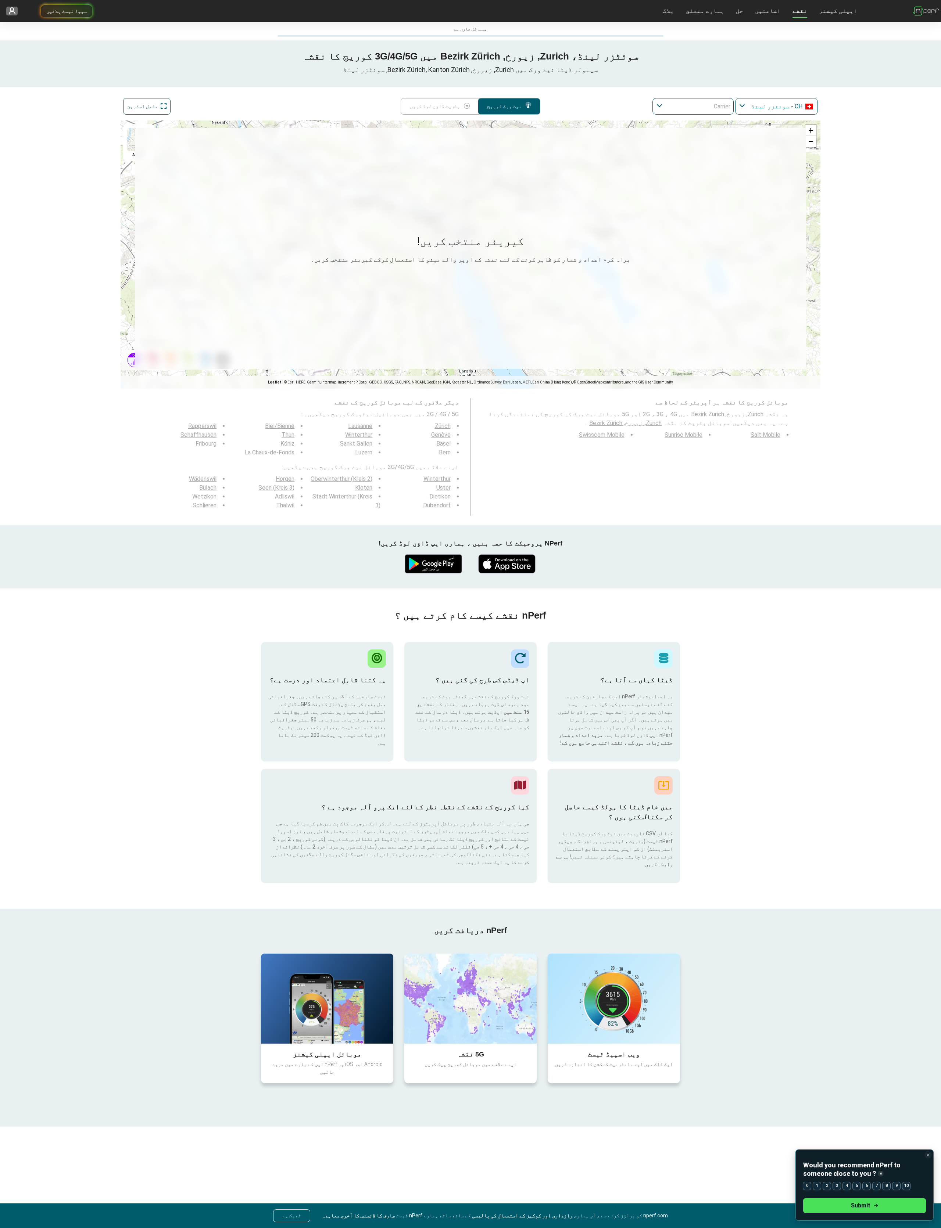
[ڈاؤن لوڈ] (507, 564)
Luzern (363, 452)
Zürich (443, 425)
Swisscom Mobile (602, 434)
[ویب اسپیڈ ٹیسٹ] (614, 998)
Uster (443, 487)
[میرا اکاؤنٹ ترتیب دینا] (14, 11)
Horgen (285, 478)
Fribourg (206, 443)
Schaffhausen (198, 434)
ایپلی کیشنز (838, 10)
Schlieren (205, 505)
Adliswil (284, 496)
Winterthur (358, 434)
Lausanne (360, 425)
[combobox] (776, 106)
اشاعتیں (768, 10)
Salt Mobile (765, 434)
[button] (810, 130)
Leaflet (275, 382)
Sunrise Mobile (683, 434)
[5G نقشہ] (470, 998)
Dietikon (440, 496)
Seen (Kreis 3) (276, 487)
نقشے (799, 10)
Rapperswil (202, 425)
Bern (445, 452)
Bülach (208, 487)
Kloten (363, 487)
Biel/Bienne (279, 425)
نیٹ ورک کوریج (504, 106)
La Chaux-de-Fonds (269, 452)
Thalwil (285, 505)
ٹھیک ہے (291, 1215)
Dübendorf (437, 505)
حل (739, 10)
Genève (441, 434)
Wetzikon (204, 496)
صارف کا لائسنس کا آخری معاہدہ (358, 1215)
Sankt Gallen (356, 443)
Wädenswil (203, 478)
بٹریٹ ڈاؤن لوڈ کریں (435, 106)
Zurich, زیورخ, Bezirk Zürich (625, 422)
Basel (443, 443)
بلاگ (668, 10)
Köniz (287, 443)
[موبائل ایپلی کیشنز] (327, 998)
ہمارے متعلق (705, 10)
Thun (288, 434)
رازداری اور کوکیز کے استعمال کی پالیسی (522, 1215)
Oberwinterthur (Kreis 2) (341, 478)
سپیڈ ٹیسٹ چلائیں (66, 11)
